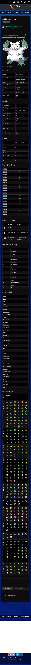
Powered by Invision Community (15, 661)
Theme (17, 658)
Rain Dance (6, 319)
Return (5, 332)
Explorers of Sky (21, 37)
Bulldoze (5, 369)
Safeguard (5, 322)
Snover (10, 227)
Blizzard (13, 285)
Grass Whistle (14, 269)
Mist (12, 275)
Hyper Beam (6, 312)
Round (4, 353)
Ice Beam (5, 306)
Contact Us (13, 659)
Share (8, 588)
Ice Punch (13, 251)
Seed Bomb (3, 449)
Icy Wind (13, 262)
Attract (5, 351)
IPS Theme (4, 658)
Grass (17, 96)
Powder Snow (15, 254)
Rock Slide (5, 374)
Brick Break (6, 338)
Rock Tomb (6, 343)
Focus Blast (6, 356)
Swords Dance (7, 366)
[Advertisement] (15, 637)
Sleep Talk (5, 382)
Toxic (4, 299)
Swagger (13, 272)
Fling (4, 361)
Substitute (6, 384)
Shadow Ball (6, 335)
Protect (5, 317)
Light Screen (6, 314)
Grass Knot (6, 376)
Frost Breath (6, 371)
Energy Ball (6, 358)
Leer (12, 256)
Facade (5, 345)
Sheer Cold (14, 288)
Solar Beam (6, 327)
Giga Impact (6, 363)
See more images (7, 66)
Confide (5, 387)
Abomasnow (11, 232)
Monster (18, 95)
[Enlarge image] (15, 52)
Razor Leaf (14, 259)
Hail (4, 301)
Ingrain (13, 280)
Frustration (6, 325)
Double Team (6, 340)
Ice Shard (13, 277)
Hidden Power (7, 304)
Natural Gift (3, 544)
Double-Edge (3, 487)
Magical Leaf (3, 433)
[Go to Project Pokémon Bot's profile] (3, 26)
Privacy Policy (24, 658)
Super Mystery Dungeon (9, 37)
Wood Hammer (15, 282)
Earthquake (6, 330)
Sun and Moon (21, 35)
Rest (4, 348)
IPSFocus (11, 658)
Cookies (19, 659)
